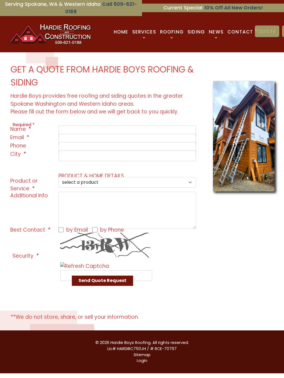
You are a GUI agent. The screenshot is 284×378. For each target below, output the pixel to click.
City (15, 154)
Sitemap (142, 355)
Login (142, 360)
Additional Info (29, 195)
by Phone (112, 230)
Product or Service (24, 184)
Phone (18, 145)
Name (18, 129)
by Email (77, 230)
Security (23, 256)
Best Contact (27, 230)
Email (17, 137)
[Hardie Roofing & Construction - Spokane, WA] (51, 33)
